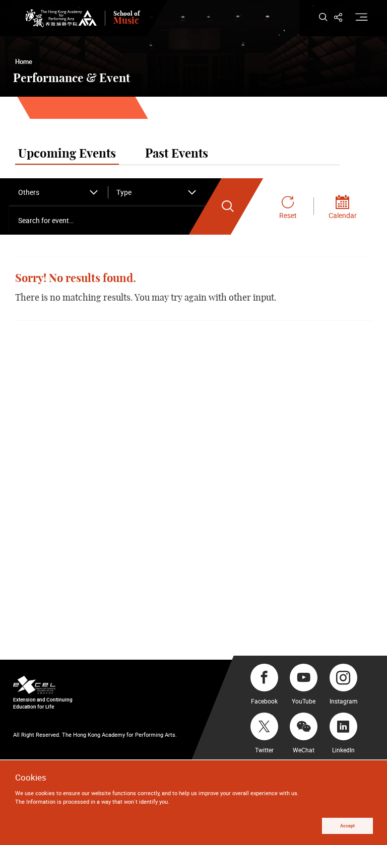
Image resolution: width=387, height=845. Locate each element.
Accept (347, 825)
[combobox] (58, 192)
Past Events (176, 154)
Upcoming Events (67, 154)
